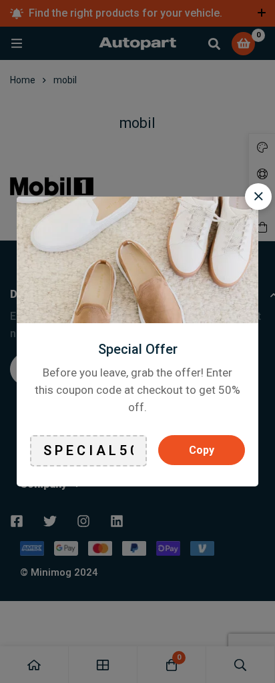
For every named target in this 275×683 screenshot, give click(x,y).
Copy (201, 450)
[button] (258, 196)
